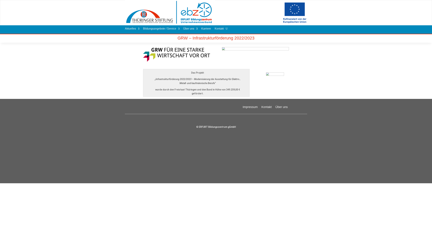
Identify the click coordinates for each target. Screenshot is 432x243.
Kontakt (219, 29)
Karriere (206, 29)
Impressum (250, 106)
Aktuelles (130, 29)
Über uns (188, 29)
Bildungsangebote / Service (159, 29)
